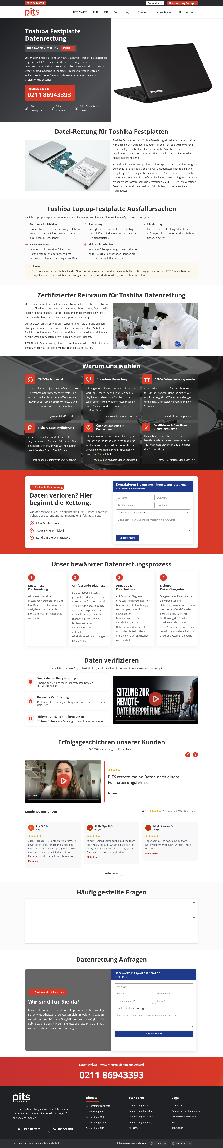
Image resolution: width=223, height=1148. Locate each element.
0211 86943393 (111, 1075)
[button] (155, 699)
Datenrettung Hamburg (141, 1122)
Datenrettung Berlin (139, 1105)
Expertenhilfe (127, 537)
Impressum (177, 1127)
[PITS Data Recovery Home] (32, 12)
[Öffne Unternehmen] (173, 12)
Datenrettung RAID (95, 1111)
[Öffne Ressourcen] (195, 12)
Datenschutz (178, 1105)
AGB (174, 1122)
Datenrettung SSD (95, 1116)
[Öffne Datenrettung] (131, 12)
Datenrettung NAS (95, 1128)
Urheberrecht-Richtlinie (184, 1116)
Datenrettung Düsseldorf (141, 1111)
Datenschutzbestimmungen (186, 1111)
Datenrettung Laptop (96, 1122)
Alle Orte (133, 1127)
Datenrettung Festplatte (98, 1105)
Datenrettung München (141, 1116)
